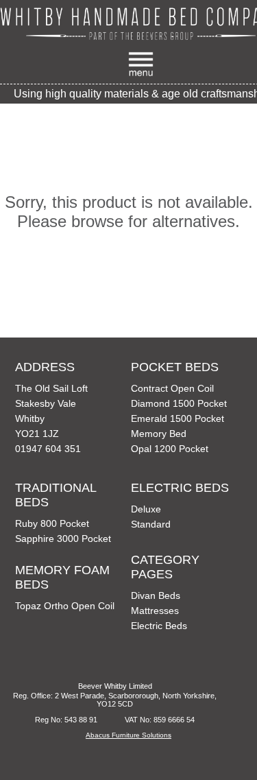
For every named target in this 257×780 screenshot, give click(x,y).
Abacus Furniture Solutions (128, 735)
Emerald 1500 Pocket (177, 418)
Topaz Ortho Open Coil (64, 605)
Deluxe (146, 509)
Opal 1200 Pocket (169, 448)
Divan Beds (155, 595)
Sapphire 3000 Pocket (63, 538)
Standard (151, 524)
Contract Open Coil (172, 388)
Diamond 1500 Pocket (179, 403)
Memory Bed (158, 433)
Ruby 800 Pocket (52, 523)
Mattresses (155, 610)
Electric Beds (159, 625)
